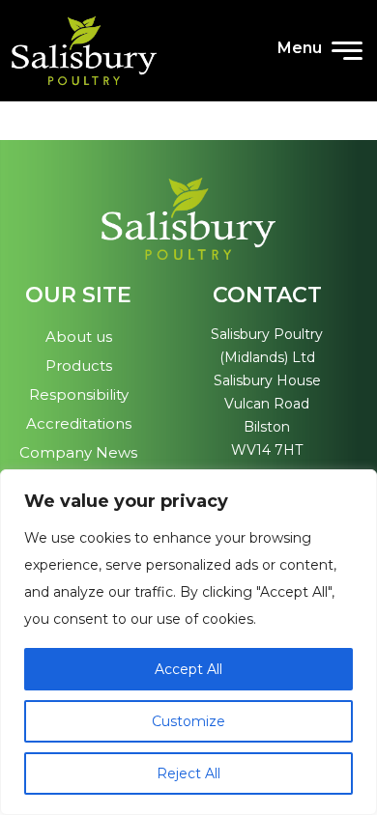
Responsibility (79, 394)
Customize (188, 721)
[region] (188, 642)
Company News (78, 452)
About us (78, 336)
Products (78, 365)
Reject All (188, 773)
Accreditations (78, 423)
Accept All (188, 669)
